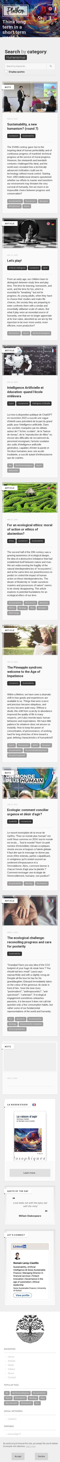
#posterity (44, 603)
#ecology (22, 608)
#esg (32, 608)
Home (11, 1357)
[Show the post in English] (52, 101)
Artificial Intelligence (17, 268)
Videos (11, 1369)
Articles (11, 1361)
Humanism (13, 136)
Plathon (15, 10)
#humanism (30, 201)
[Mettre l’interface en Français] (56, 8)
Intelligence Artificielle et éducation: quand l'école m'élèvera (25, 392)
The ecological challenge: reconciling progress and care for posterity (29, 942)
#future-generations (17, 1029)
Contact (12, 1377)
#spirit (26, 206)
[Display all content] (40, 17)
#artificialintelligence (41, 333)
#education (13, 470)
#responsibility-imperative (31, 1024)
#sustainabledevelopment (36, 750)
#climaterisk (20, 1398)
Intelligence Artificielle (41, 403)
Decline (41, 1456)
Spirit (45, 268)
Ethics (11, 541)
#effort (35, 745)
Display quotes (17, 72)
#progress (44, 201)
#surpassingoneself (17, 755)
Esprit (11, 403)
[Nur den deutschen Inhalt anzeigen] (56, 17)
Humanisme (23, 403)
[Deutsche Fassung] (52, 238)
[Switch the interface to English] (50, 8)
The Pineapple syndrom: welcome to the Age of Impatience (24, 672)
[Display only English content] (45, 17)
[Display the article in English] (48, 238)
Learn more (31, 1446)
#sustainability (15, 201)
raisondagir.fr (14, 1434)
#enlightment (14, 206)
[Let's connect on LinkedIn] (30, 1271)
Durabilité (13, 821)
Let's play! (14, 261)
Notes (11, 1365)
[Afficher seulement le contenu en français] (50, 17)
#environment (11, 1403)
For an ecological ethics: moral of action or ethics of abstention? (29, 529)
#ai (10, 465)
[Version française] (52, 365)
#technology (14, 613)
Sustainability (28, 136)
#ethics (12, 608)
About (11, 1373)
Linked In (12, 1419)
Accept (18, 1456)
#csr (10, 1019)
